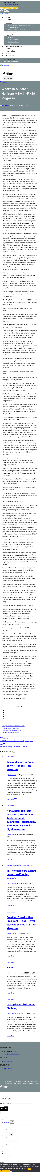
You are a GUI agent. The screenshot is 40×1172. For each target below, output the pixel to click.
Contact (8, 53)
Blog (9, 44)
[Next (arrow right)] (3, 1162)
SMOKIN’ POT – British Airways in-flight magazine (16, 740)
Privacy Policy (17, 1083)
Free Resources (13, 39)
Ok (30, 1168)
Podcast (10, 37)
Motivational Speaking (14, 46)
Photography (4, 82)
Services (7, 1122)
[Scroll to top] (2, 1109)
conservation (16, 726)
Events (8, 49)
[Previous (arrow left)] (1, 1162)
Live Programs (13, 27)
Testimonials (10, 51)
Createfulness (11, 32)
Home (8, 17)
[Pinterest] (20, 714)
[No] (11, 1171)
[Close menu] (0, 1112)
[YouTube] (8, 11)
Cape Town (6, 726)
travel (16, 732)
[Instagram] (3, 11)
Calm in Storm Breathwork (16, 30)
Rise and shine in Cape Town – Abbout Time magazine (20, 766)
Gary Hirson (6, 105)
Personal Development (14, 865)
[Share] (20, 719)
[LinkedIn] (20, 712)
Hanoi (10, 967)
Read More (12, 799)
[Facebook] (1, 11)
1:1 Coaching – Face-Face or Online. (20, 25)
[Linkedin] (5, 11)
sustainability (11, 730)
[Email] (20, 717)
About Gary (10, 20)
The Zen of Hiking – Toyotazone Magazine (14, 745)
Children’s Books (13, 42)
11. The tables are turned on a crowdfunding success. (21, 874)
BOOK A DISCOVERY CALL (9, 8)
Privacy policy (5, 1171)
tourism (11, 732)
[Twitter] (20, 710)
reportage (11, 728)
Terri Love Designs (34, 1083)
